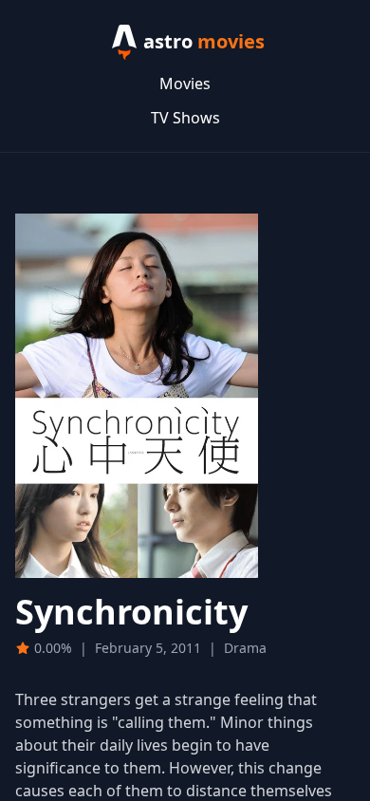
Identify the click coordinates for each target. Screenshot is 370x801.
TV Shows (185, 117)
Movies (185, 83)
